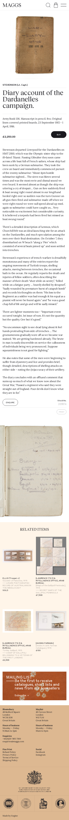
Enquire (10, 402)
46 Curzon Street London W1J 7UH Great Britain (44, 716)
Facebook (40, 752)
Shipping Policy (10, 760)
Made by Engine (10, 815)
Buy (59, 134)
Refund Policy (9, 752)
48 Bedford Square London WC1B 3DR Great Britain (11, 716)
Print (61, 412)
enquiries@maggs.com (13, 741)
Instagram (41, 754)
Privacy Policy (9, 754)
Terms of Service (10, 757)
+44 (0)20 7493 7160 (12, 738)
